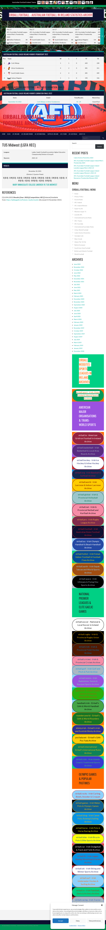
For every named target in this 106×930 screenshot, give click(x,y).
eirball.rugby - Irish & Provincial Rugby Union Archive (88, 637)
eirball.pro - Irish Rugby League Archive (88, 521)
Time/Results (78, 98)
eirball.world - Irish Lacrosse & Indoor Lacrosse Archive (88, 485)
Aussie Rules (78, 199)
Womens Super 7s (80, 211)
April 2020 (77, 316)
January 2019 (78, 348)
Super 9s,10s (78, 208)
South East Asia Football (82, 248)
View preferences (95, 921)
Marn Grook (78, 239)
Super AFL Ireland (53, 134)
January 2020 (78, 325)
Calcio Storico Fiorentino (82, 233)
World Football (79, 254)
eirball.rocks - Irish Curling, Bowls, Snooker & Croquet (88, 795)
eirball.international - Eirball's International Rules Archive (88, 749)
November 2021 (79, 281)
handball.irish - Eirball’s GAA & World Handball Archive (88, 706)
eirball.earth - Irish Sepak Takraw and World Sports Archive (88, 569)
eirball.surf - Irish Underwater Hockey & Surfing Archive (88, 881)
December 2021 (79, 279)
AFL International (40, 134)
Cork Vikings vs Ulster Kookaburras (48, 102)
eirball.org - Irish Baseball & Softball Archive (88, 474)
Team (9, 59)
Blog (8, 134)
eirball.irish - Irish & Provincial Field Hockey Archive (88, 649)
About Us (82, 134)
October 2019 (78, 331)
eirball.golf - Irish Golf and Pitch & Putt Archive (88, 670)
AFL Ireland (16, 134)
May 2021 (77, 290)
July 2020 (77, 310)
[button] (102, 905)
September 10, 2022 (14, 102)
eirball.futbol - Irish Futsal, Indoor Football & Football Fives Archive (87, 557)
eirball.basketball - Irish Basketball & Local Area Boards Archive (88, 450)
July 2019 (77, 339)
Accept (60, 921)
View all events (99, 106)
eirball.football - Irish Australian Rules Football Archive (88, 532)
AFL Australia (73, 134)
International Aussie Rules (83, 218)
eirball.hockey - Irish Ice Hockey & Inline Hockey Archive (88, 463)
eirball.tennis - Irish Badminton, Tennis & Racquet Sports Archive (88, 681)
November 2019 (79, 328)
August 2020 (78, 308)
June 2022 (77, 273)
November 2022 (79, 267)
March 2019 (77, 342)
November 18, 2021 (35, 171)
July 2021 (77, 284)
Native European (79, 245)
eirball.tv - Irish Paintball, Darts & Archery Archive (88, 892)
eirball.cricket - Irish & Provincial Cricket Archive (88, 661)
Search (74, 143)
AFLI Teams (63, 134)
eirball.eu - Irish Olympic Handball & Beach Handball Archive (88, 544)
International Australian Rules (84, 227)
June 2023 (77, 264)
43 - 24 (78, 102)
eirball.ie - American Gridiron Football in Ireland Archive (88, 438)
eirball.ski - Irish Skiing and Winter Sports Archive (87, 870)
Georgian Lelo (78, 236)
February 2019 (78, 345)
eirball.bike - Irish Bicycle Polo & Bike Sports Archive (88, 839)
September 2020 (79, 305)
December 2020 (79, 299)
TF (86, 59)
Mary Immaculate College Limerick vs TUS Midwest (35, 184)
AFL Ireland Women (27, 134)
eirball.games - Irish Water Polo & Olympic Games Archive (88, 806)
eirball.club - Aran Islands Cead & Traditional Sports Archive (88, 762)
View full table (99, 82)
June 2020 (77, 313)
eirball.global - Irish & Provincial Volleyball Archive (88, 497)
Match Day (96, 98)
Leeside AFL (78, 215)
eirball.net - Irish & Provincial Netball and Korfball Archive (88, 510)
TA (98, 59)
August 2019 (78, 337)
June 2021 (77, 287)
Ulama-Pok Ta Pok (80, 242)
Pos (4, 59)
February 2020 (78, 322)
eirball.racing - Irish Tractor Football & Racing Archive (88, 901)
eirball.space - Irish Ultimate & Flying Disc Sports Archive (88, 582)
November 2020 (79, 302)
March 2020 (77, 319)
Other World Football (81, 230)
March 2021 (77, 293)
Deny (78, 921)
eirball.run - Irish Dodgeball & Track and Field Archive (88, 848)
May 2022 (77, 276)
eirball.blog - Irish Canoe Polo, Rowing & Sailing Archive (87, 818)
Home (3, 134)
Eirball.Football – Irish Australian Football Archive (44, 120)
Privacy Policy (81, 925)
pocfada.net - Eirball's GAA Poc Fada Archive (88, 739)
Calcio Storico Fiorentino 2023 (83, 158)
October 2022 (78, 270)
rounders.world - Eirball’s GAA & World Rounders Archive (88, 718)
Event (48, 98)
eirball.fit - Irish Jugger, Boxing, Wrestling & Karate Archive (88, 859)
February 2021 (78, 296)
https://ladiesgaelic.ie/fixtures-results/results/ (22, 200)
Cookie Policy (73, 925)
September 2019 (79, 334)
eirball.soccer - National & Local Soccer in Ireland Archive (88, 625)
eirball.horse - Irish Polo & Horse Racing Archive (88, 829)
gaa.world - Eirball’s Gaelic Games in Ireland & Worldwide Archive (88, 693)
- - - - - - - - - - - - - (35, 179)
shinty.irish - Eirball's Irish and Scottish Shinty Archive (88, 729)
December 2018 (79, 351)
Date (15, 98)
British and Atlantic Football (83, 251)
